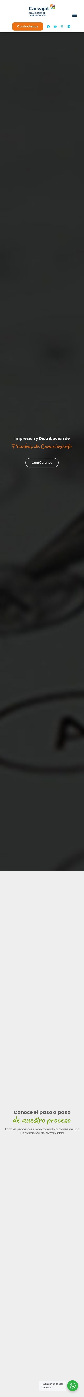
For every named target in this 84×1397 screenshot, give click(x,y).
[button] (74, 15)
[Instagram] (62, 26)
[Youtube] (55, 26)
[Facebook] (48, 26)
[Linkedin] (69, 26)
